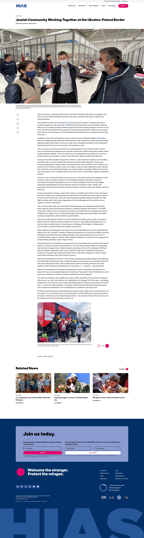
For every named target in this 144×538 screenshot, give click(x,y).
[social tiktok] (30, 486)
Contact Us (124, 1)
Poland (45, 356)
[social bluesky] (38, 486)
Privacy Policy (19, 501)
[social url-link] (18, 128)
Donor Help (44, 501)
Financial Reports (120, 476)
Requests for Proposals (121, 478)
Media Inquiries (104, 473)
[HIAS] (42, 472)
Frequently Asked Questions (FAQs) (112, 1)
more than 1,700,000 (64, 125)
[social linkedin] (18, 124)
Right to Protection (99, 138)
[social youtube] (34, 486)
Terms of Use (26, 501)
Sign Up (42, 452)
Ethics (102, 476)
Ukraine (50, 356)
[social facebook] (18, 115)
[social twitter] (18, 119)
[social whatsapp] (18, 132)
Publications (103, 478)
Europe (39, 356)
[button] (107, 346)
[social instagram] (22, 486)
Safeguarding (119, 473)
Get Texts (93, 452)
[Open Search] (127, 1)
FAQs (116, 470)
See (122, 369)
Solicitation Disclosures (35, 501)
